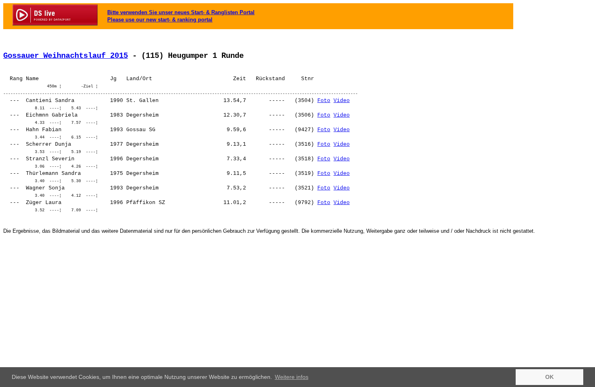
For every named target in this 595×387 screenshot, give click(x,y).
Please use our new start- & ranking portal (159, 20)
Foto (323, 101)
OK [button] (549, 377)
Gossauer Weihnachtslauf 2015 (65, 55)
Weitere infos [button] (291, 377)
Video (342, 101)
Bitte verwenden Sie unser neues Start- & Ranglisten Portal (181, 12)
